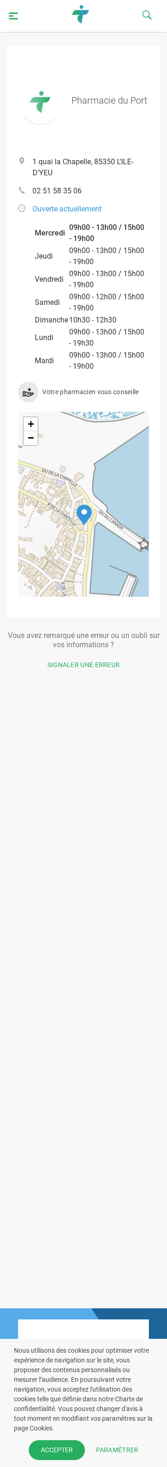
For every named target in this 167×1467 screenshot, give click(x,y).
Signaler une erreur (83, 665)
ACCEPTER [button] (57, 1450)
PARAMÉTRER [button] (117, 1450)
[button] (84, 515)
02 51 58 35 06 (57, 190)
